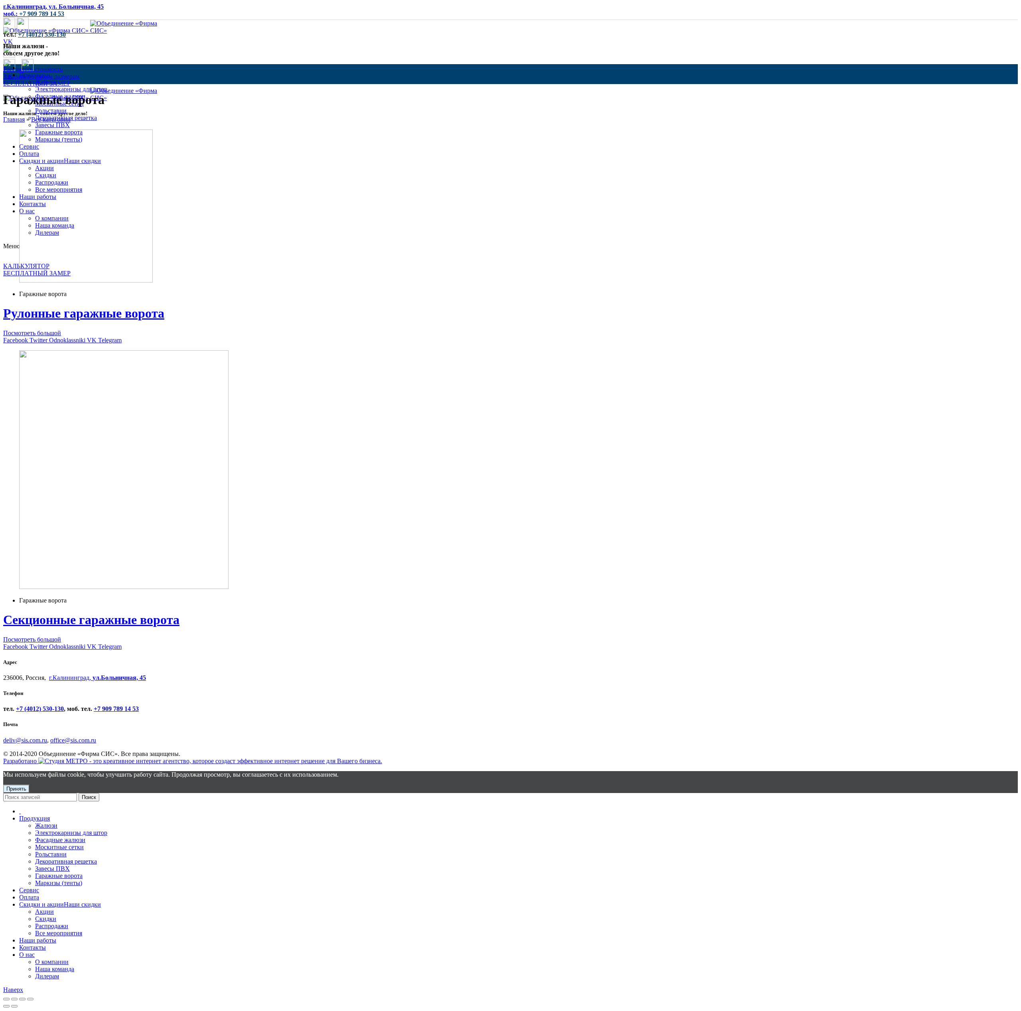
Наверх (13, 989)
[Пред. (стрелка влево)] (6, 1006)
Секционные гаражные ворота (91, 619)
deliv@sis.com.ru (25, 740)
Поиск (89, 797)
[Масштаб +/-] (30, 999)
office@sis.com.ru (73, 740)
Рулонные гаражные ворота (83, 313)
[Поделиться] (14, 999)
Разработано (20, 761)
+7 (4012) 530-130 (42, 34)
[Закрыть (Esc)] (6, 999)
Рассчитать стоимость (33, 69)
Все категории (51, 119)
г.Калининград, (97, 677)
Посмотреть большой (32, 333)
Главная (14, 119)
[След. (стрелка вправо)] (14, 1006)
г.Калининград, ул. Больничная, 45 (53, 6)
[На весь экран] (22, 999)
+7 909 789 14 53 (116, 708)
